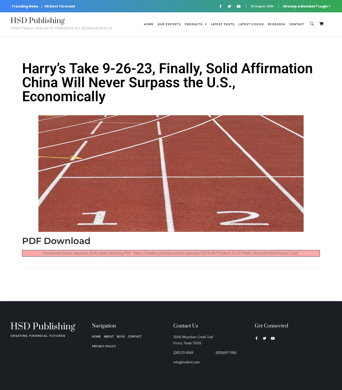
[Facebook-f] (220, 6)
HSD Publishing (37, 21)
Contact (296, 24)
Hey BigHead (263, 363)
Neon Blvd (256, 351)
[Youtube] (238, 6)
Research (276, 24)
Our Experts (169, 24)
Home (149, 24)
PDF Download (56, 240)
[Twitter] (229, 6)
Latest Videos (251, 24)
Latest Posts (223, 24)
